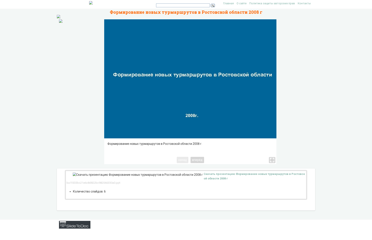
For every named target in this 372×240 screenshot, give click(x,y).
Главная (228, 3)
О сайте (241, 3)
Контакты (304, 3)
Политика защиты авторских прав (272, 3)
